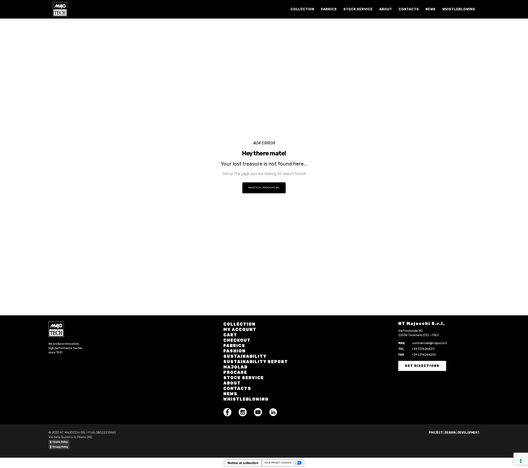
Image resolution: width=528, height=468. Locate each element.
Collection (239, 324)
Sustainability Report (255, 361)
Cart (230, 334)
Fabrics (234, 345)
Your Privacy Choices (277, 462)
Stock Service (243, 377)
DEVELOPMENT (468, 432)
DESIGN (450, 432)
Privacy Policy (60, 446)
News (230, 393)
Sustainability (245, 356)
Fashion (234, 350)
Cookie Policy (60, 441)
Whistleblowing (246, 399)
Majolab (235, 367)
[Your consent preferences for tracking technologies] (521, 461)
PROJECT (436, 432)
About (232, 383)
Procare (235, 372)
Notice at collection (242, 463)
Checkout (237, 340)
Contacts (237, 388)
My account (239, 329)
